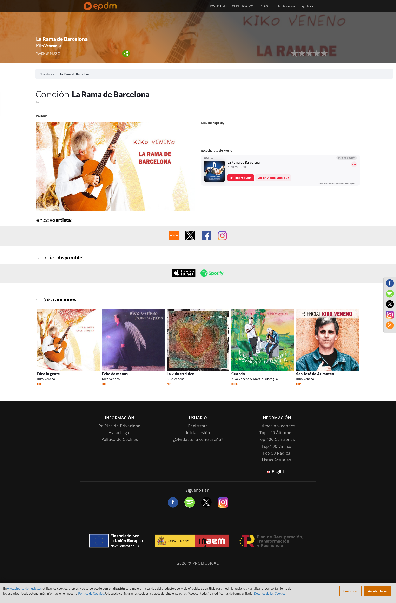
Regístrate (307, 6)
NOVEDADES (218, 6)
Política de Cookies (119, 439)
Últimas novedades (276, 426)
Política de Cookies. (91, 593)
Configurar (350, 591)
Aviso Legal (119, 432)
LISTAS (263, 6)
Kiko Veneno (46, 45)
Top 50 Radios (276, 453)
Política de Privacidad (120, 426)
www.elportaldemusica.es (24, 588)
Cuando (238, 374)
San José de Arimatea (315, 374)
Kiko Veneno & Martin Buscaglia (254, 379)
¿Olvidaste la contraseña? (198, 439)
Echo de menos (115, 374)
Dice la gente (48, 374)
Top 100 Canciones (276, 439)
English (279, 471)
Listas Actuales (276, 460)
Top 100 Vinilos (276, 446)
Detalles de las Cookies (269, 593)
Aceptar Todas (377, 591)
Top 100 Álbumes (276, 432)
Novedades (47, 74)
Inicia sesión (286, 6)
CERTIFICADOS (243, 6)
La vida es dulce (180, 374)
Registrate (198, 426)
